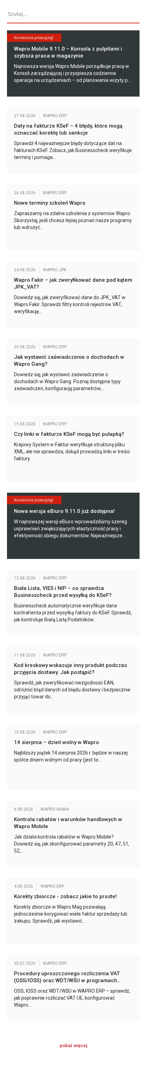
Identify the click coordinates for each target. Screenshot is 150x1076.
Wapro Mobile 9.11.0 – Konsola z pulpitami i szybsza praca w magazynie (68, 52)
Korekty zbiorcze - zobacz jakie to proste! (65, 896)
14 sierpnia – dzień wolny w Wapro (56, 742)
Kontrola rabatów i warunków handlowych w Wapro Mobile (68, 822)
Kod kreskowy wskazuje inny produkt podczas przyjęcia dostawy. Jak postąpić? (70, 668)
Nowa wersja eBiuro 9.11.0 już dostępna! (64, 511)
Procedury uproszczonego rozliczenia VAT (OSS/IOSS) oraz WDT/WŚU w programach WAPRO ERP (67, 977)
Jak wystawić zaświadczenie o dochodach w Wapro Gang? (69, 360)
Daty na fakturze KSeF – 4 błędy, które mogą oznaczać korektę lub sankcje (68, 129)
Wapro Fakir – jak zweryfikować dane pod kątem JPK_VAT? (73, 283)
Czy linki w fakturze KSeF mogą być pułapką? (70, 434)
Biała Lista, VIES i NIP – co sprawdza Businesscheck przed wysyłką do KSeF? (63, 591)
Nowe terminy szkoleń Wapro (49, 203)
